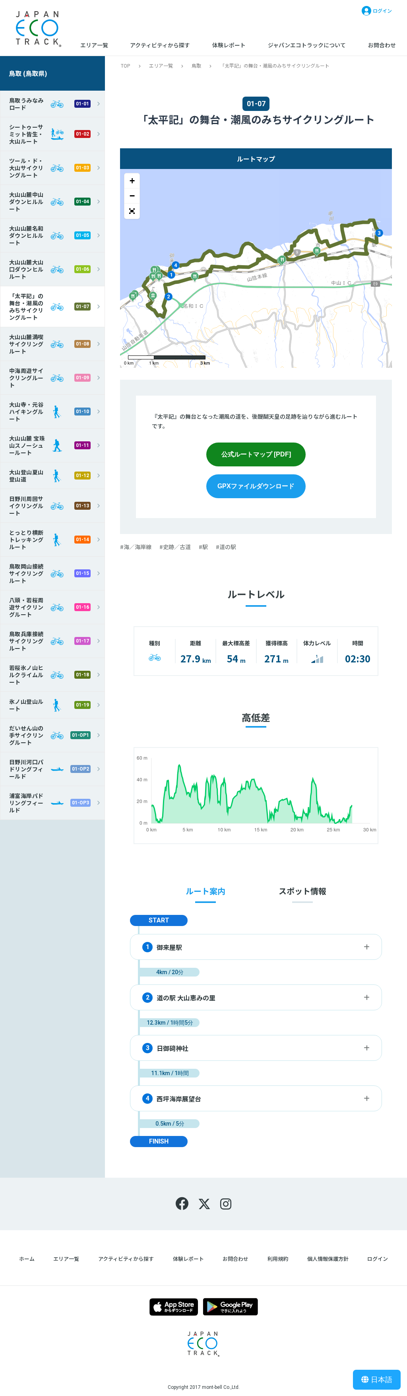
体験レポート (229, 45)
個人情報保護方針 (328, 1258)
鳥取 (196, 65)
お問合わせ (382, 45)
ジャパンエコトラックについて (307, 45)
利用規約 (277, 1258)
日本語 (381, 1380)
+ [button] (132, 181)
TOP (125, 65)
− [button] (132, 196)
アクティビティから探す (160, 45)
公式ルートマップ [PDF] (256, 454)
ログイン (377, 1258)
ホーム (27, 1258)
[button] (132, 211)
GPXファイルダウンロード (256, 486)
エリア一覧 (94, 45)
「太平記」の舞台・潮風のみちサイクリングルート (274, 65)
